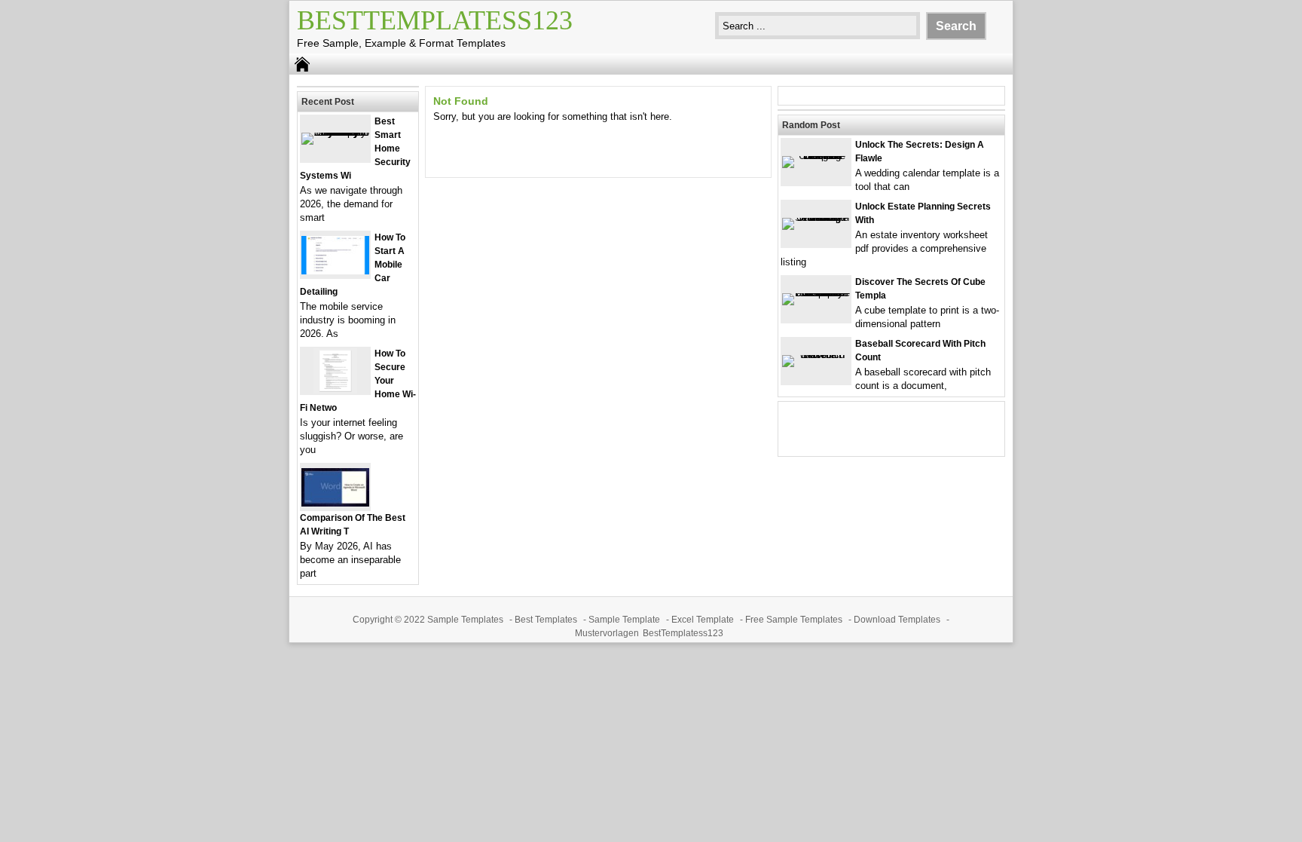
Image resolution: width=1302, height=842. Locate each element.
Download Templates (897, 619)
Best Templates (546, 619)
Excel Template (702, 619)
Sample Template (624, 619)
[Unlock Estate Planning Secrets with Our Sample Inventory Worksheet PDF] (816, 217)
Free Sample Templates (793, 619)
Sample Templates (465, 619)
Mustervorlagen (607, 633)
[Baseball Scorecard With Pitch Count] (816, 354)
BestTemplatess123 (435, 20)
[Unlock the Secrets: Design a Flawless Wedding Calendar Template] (816, 155)
